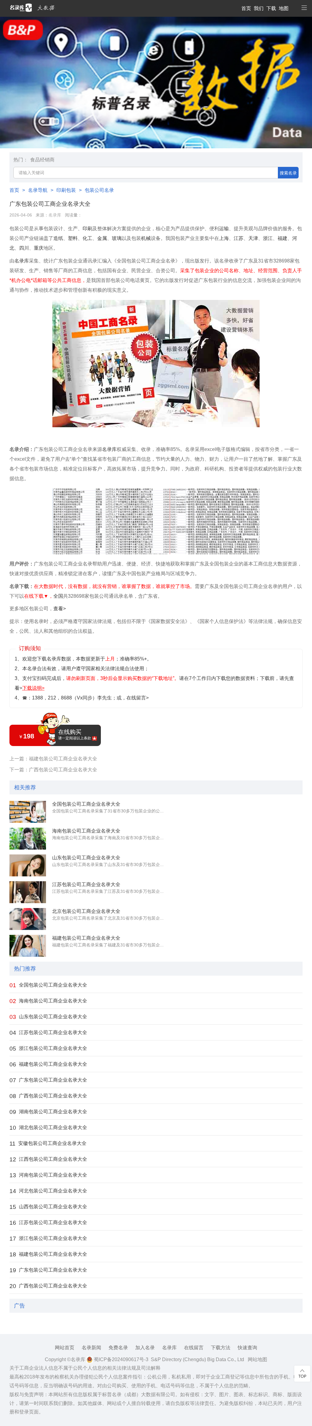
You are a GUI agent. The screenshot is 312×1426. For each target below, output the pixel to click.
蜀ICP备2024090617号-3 (120, 1359)
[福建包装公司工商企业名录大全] (27, 946)
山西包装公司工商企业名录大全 (48, 1207)
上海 (224, 238)
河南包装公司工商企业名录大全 (48, 1175)
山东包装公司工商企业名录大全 (86, 857)
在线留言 (194, 1347)
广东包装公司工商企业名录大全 (48, 1080)
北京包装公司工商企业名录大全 (86, 911)
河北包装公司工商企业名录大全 (48, 1191)
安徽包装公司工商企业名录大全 (48, 1143)
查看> (59, 608)
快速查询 (247, 1347)
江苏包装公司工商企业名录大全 (86, 884)
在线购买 (74, 734)
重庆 (39, 248)
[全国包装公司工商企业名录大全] (27, 812)
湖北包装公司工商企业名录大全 (48, 1128)
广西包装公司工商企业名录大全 (48, 1096)
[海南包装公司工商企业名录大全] (27, 839)
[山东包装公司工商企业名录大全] (27, 865)
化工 (87, 238)
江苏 (238, 238)
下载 (271, 8)
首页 (246, 8)
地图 (284, 8)
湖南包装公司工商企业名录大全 (48, 1112)
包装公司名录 (99, 190)
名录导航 (38, 190)
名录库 (54, 215)
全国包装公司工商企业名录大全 (86, 804)
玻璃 (117, 238)
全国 (58, 596)
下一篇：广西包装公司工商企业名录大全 (53, 769)
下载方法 (220, 1347)
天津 (253, 238)
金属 (102, 238)
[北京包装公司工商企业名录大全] (27, 919)
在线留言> (137, 697)
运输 (224, 228)
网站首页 (64, 1347)
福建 (282, 238)
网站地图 (257, 1359)
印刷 (87, 228)
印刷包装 (66, 190)
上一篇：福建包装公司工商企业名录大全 (53, 758)
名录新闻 (91, 1347)
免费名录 (118, 1347)
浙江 (268, 238)
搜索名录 (288, 173)
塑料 (73, 238)
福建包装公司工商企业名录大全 (86, 938)
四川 (24, 248)
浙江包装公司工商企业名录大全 (48, 1048)
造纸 (58, 238)
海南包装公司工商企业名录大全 (86, 830)
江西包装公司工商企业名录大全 (48, 1159)
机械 (146, 238)
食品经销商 (42, 159)
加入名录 (145, 1347)
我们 (259, 8)
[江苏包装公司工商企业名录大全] (27, 892)
